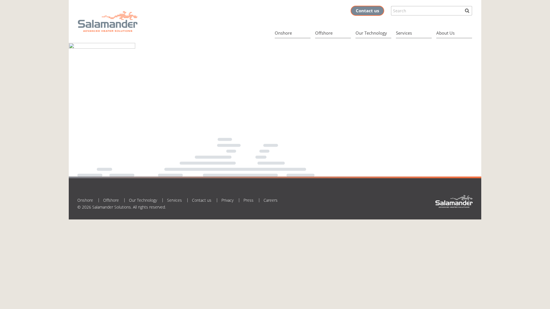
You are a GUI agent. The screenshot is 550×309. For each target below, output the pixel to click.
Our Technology (371, 33)
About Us (445, 33)
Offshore (324, 33)
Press (248, 200)
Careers (271, 200)
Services (404, 33)
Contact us (367, 10)
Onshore (283, 33)
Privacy (227, 200)
